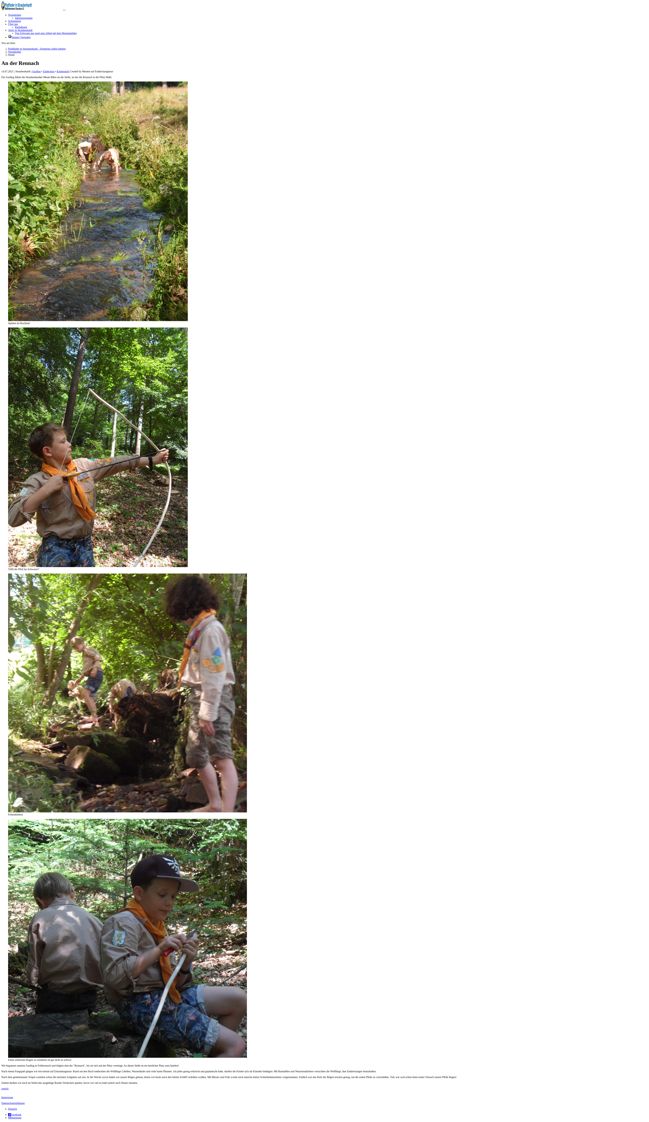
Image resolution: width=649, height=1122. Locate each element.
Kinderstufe (63, 71)
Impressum (7, 1097)
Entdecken (49, 71)
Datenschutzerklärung (13, 1103)
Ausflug (36, 71)
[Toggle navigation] (64, 10)
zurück (5, 1088)
